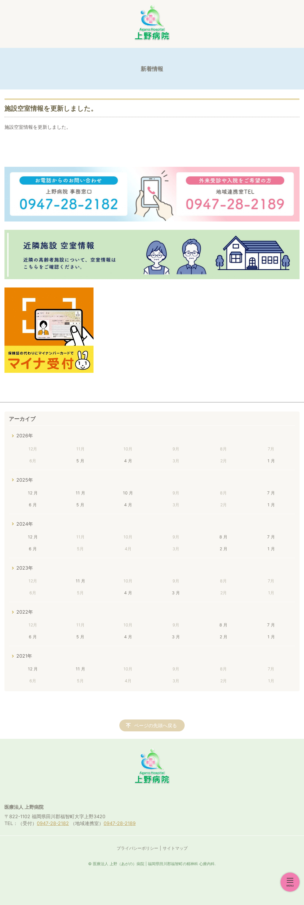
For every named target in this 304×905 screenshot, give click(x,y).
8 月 (223, 536)
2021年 (24, 656)
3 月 (176, 592)
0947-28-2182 (53, 823)
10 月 (128, 492)
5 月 (80, 460)
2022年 (24, 612)
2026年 (24, 436)
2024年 (24, 524)
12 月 (33, 492)
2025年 (24, 480)
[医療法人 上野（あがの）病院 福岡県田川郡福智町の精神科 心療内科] (152, 22)
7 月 (271, 492)
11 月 (80, 492)
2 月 (223, 548)
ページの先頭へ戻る (155, 725)
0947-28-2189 (120, 823)
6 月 (33, 504)
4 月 (128, 460)
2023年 (24, 568)
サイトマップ (175, 848)
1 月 (271, 460)
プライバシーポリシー (137, 848)
